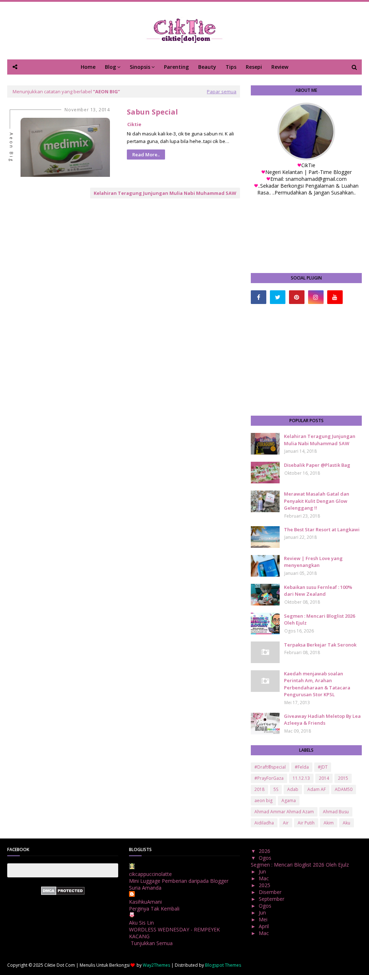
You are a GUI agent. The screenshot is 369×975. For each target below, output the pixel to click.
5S (276, 789)
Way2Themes (156, 965)
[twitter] (277, 297)
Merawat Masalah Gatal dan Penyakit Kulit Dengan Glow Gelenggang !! (316, 501)
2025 (265, 885)
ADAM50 (343, 789)
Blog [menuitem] (110, 66)
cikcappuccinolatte (150, 874)
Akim (329, 823)
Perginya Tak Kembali (154, 908)
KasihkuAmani (145, 901)
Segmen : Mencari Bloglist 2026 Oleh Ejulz (319, 619)
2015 (343, 778)
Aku (346, 823)
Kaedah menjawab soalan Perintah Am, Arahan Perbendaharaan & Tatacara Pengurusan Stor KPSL (317, 684)
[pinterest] (296, 297)
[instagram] (316, 297)
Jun (263, 871)
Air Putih (306, 823)
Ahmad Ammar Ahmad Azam (284, 812)
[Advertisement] (306, 360)
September (272, 898)
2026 (265, 850)
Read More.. (146, 154)
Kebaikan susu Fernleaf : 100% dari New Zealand (318, 591)
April (264, 926)
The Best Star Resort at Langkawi (322, 529)
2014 (324, 778)
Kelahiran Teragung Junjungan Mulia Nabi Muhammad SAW (165, 193)
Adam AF (316, 789)
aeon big (263, 800)
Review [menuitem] (279, 66)
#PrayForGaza (269, 778)
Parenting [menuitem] (176, 66)
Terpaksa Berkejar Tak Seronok (320, 644)
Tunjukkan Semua (152, 943)
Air (286, 823)
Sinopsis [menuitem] (140, 66)
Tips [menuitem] (231, 66)
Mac (264, 878)
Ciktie (134, 124)
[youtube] (335, 297)
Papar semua (221, 91)
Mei (264, 919)
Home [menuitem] (88, 66)
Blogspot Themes (223, 965)
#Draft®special (270, 767)
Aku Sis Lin (141, 922)
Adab (292, 789)
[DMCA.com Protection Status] (63, 893)
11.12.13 (301, 778)
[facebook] (258, 297)
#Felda (302, 767)
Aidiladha (264, 823)
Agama (288, 800)
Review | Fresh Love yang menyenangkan (313, 562)
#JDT (323, 767)
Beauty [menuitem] (207, 66)
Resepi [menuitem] (254, 66)
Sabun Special (152, 112)
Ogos (266, 857)
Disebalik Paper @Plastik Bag (317, 465)
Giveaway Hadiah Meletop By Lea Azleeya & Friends (322, 719)
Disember (271, 892)
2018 (259, 789)
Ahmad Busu (336, 812)
